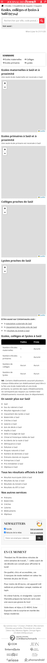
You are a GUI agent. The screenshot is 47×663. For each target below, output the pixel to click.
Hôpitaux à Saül (11, 467)
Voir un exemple (36, 529)
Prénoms (8, 497)
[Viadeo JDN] (35, 654)
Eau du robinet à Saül (13, 407)
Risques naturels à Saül (14, 450)
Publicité (30, 626)
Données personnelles (14, 628)
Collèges (30, 59)
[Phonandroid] (35, 660)
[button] (5, 83)
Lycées (30, 62)
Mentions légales (22, 630)
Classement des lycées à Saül (17, 414)
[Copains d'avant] (12, 654)
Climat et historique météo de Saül (19, 437)
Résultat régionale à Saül (15, 410)
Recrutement (39, 626)
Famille (9, 529)
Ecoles (9, 6)
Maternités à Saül (11, 417)
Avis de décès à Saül (13, 427)
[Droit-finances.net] (35, 649)
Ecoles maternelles (13, 59)
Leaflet (42, 131)
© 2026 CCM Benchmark (24, 633)
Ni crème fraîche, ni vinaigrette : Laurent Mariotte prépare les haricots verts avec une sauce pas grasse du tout (22, 599)
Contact (22, 626)
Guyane (38, 6)
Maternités (8, 501)
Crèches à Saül (10, 420)
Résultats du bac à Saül (14, 480)
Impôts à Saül (10, 430)
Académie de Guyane (23, 6)
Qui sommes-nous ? (11, 626)
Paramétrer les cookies (32, 628)
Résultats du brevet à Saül (15, 484)
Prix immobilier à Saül (13, 463)
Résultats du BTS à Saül (14, 487)
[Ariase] (12, 660)
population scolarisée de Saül (19, 323)
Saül (6, 404)
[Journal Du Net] (35, 644)
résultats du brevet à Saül (18, 330)
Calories (7, 507)
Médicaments (10, 511)
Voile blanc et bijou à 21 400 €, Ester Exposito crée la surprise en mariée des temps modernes (21, 610)
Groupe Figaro (35, 630)
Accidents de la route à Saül (16, 440)
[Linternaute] (12, 649)
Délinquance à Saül (12, 443)
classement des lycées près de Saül (21, 327)
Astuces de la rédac (14, 533)
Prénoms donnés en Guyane (16, 457)
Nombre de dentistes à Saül (16, 453)
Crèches (7, 504)
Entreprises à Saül (12, 460)
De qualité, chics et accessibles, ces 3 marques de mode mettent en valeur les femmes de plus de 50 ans (23, 575)
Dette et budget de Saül (14, 433)
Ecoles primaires (12, 62)
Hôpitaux (8, 514)
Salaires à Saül (10, 424)
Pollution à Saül (10, 447)
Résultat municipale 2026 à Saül (18, 477)
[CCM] (12, 644)
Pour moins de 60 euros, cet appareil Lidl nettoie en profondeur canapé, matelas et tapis (23, 587)
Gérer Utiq (10, 630)
